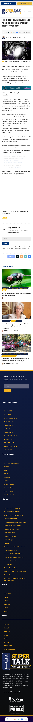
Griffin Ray (7, 298)
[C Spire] (16, 88)
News (5, 217)
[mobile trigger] (25, 11)
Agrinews (5, 288)
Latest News (23, 288)
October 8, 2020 (19, 167)
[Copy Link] (14, 32)
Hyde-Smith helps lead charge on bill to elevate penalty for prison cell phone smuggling (15, 326)
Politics (19, 321)
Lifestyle (24, 353)
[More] (19, 32)
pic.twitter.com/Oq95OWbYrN (13, 162)
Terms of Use (18, 246)
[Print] (17, 32)
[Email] (11, 32)
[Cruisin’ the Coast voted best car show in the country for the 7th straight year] (16, 343)
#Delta (21, 158)
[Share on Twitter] (8, 32)
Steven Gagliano (12, 37)
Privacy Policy (14, 248)
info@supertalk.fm (15, 692)
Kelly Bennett (7, 363)
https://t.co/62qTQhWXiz (11, 160)
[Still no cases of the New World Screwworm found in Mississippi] (16, 278)
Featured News (14, 288)
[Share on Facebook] (6, 32)
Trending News (12, 355)
